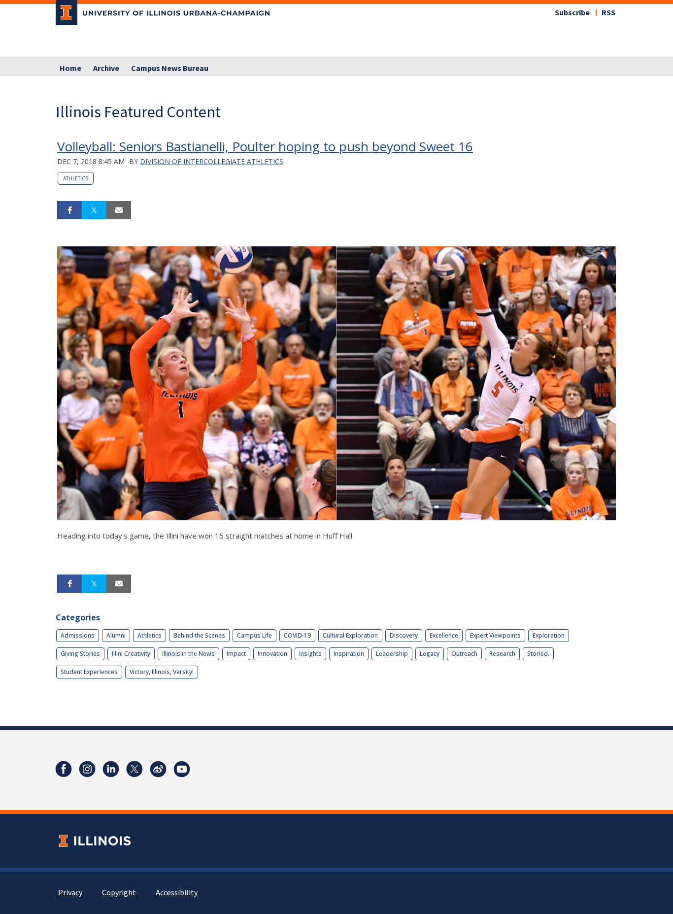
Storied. (538, 653)
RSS (608, 12)
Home (70, 68)
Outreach (464, 653)
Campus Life (254, 635)
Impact (236, 653)
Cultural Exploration (350, 635)
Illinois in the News (188, 653)
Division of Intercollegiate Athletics (211, 161)
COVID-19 (297, 635)
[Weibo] (158, 769)
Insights (310, 653)
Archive (106, 68)
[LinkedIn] (111, 769)
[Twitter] (134, 769)
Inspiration (349, 653)
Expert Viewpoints (495, 635)
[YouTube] (182, 769)
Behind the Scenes (199, 635)
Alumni (116, 635)
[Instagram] (87, 769)
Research (502, 653)
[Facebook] (63, 769)
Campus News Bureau (169, 68)
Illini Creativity (131, 653)
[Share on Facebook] (69, 210)
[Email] (118, 210)
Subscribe (572, 12)
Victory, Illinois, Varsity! (162, 672)
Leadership (392, 653)
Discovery (404, 635)
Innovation (272, 653)
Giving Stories (80, 653)
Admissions (78, 635)
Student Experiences (89, 672)
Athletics (75, 178)
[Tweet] (94, 210)
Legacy (429, 653)
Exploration (549, 635)
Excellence (444, 635)
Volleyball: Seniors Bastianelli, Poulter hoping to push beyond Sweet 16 (265, 146)
